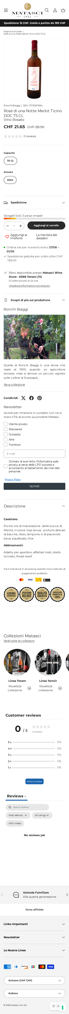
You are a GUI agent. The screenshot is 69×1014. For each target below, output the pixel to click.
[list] (34, 69)
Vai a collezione (14, 384)
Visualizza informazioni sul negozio (29, 285)
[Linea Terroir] (48, 662)
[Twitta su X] (23, 398)
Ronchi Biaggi (12, 105)
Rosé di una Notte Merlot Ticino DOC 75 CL (25, 34)
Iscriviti (34, 486)
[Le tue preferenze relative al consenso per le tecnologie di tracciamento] (62, 1007)
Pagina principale (13, 32)
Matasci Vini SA (19, 1005)
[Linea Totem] (17, 662)
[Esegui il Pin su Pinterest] (40, 398)
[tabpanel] (34, 839)
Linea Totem (17, 681)
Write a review (34, 781)
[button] (63, 10)
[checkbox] (15, 823)
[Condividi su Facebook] (31, 398)
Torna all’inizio (34, 909)
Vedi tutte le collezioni (19, 640)
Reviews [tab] (16, 796)
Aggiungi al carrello (46, 225)
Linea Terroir (48, 681)
